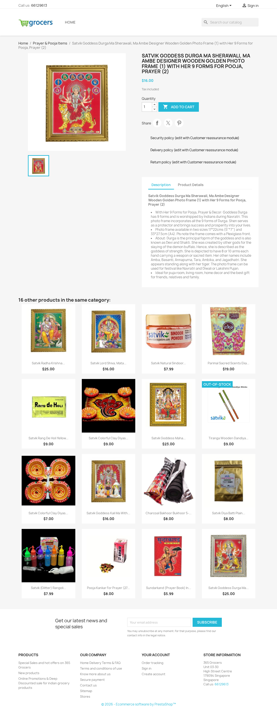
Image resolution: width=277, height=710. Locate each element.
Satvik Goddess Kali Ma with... (108, 513)
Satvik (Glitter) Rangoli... (48, 588)
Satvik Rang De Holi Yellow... (48, 438)
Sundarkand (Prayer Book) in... (168, 588)
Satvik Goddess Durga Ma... (228, 588)
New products (28, 673)
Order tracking (152, 663)
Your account (156, 655)
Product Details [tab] (190, 185)
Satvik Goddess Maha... (168, 438)
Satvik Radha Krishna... (48, 363)
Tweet (168, 123)
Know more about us (95, 674)
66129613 (39, 5)
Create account (153, 674)
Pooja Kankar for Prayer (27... (108, 588)
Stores (85, 696)
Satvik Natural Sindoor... (168, 363)
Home (70, 22)
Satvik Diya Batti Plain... (228, 513)
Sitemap (86, 691)
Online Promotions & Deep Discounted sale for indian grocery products (43, 683)
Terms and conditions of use (101, 668)
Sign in (146, 668)
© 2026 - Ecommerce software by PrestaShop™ (138, 704)
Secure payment (92, 680)
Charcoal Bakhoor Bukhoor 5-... (169, 513)
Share (157, 123)
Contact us (88, 685)
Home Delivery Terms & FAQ (100, 663)
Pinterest (179, 123)
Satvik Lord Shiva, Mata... (108, 363)
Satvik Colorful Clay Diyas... (108, 438)
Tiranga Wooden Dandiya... (228, 438)
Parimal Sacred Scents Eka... (228, 363)
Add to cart (178, 106)
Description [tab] (161, 185)
